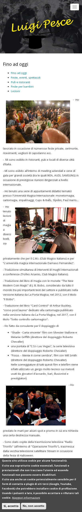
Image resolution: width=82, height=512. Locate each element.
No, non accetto (33, 505)
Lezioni (15, 91)
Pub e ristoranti (20, 82)
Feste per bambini (22, 86)
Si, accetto (11, 506)
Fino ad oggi (19, 73)
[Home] (40, 31)
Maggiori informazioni (26, 497)
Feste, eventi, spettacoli (25, 77)
